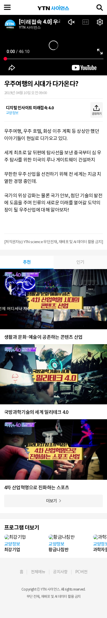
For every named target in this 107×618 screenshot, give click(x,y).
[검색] (99, 7)
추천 (27, 262)
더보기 (51, 501)
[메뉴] (7, 7)
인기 (80, 262)
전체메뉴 (38, 571)
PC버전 (81, 571)
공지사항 (60, 571)
